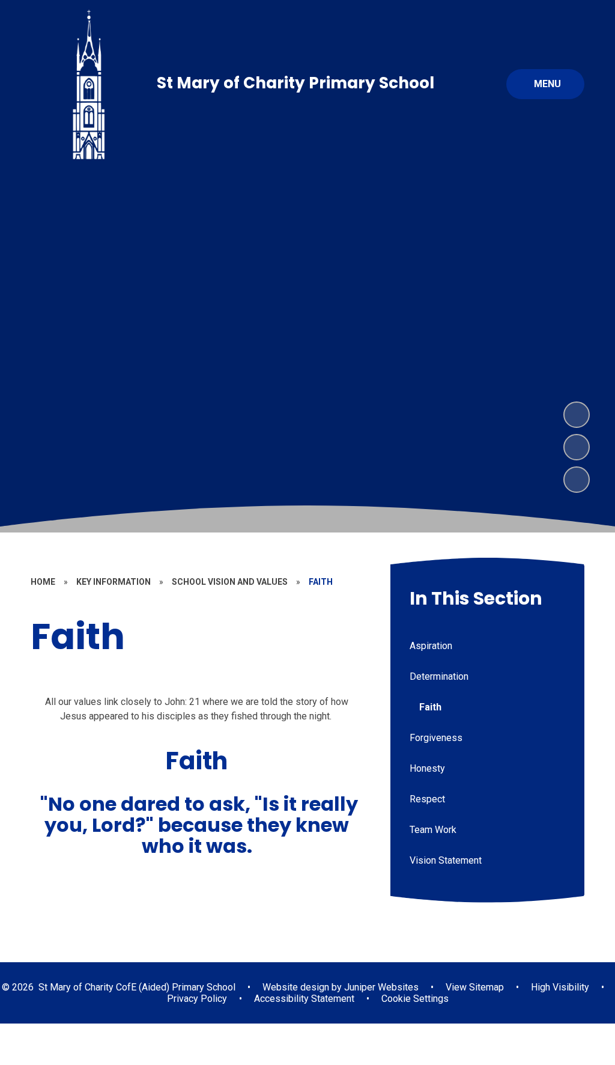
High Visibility (560, 987)
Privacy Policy (197, 998)
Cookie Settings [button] (415, 998)
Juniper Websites (380, 987)
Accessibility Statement (304, 998)
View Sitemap (475, 987)
